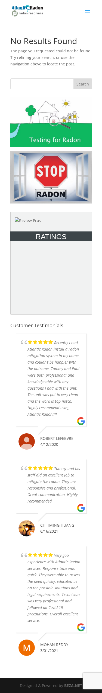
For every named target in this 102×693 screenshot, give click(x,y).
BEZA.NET (73, 685)
